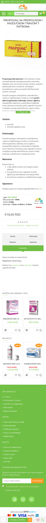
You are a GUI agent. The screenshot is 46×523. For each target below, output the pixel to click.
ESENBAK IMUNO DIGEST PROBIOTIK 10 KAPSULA (33, 364)
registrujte (28, 265)
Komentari (23, 248)
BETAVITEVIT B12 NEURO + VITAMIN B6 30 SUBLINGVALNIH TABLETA (33, 319)
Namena (13, 242)
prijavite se (16, 265)
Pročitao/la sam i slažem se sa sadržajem (22, 488)
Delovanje (33, 236)
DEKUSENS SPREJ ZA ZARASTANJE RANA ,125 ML (12, 364)
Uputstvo (33, 242)
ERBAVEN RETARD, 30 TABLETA (12, 319)
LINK (40, 189)
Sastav (12, 236)
